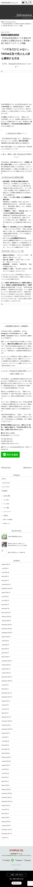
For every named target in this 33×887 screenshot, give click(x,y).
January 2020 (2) (6, 761)
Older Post (27, 467)
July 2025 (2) (5, 596)
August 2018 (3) (6, 805)
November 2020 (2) (7, 721)
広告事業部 (16, 35)
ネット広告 (10, 35)
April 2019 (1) (5, 781)
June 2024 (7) (5, 644)
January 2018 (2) (6, 825)
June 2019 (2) (5, 773)
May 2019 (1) (5, 777)
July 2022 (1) (5, 685)
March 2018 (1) (6, 817)
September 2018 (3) (7, 801)
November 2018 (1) (7, 797)
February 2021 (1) (6, 717)
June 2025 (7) (5, 600)
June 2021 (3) (5, 709)
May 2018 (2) (5, 813)
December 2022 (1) (7, 677)
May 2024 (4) (5, 648)
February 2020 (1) (6, 757)
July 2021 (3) (5, 705)
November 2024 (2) (7, 628)
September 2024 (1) (7, 632)
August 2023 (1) (6, 669)
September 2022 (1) (7, 681)
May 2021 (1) (5, 713)
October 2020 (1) (6, 725)
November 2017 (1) (7, 833)
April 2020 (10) (5, 749)
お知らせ (4, 478)
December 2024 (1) (7, 624)
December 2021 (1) (7, 693)
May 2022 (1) (5, 689)
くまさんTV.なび (6, 482)
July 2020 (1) (5, 737)
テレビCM (5, 499)
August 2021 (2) (6, 701)
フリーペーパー (7, 511)
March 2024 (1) (6, 656)
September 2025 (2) (7, 588)
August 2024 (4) (6, 636)
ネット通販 (6, 507)
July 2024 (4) (5, 640)
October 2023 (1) (6, 664)
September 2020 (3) (7, 729)
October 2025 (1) (6, 584)
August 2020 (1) (6, 733)
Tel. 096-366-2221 (26, 2)
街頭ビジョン (6, 523)
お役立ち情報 (4, 35)
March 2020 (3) (6, 753)
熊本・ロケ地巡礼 (7, 519)
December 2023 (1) (7, 660)
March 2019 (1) (6, 785)
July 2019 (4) (5, 769)
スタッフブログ (6, 486)
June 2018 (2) (5, 809)
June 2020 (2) (5, 741)
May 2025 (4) (5, 604)
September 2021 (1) (7, 697)
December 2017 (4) (7, 829)
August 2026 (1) (6, 564)
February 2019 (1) (6, 789)
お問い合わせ (23, 2)
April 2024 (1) (5, 652)
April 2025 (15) (5, 608)
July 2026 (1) (5, 568)
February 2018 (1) (6, 821)
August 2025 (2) (6, 592)
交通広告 (5, 515)
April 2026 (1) (5, 580)
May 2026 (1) (5, 576)
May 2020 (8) (5, 745)
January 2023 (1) (6, 672)
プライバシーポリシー (16, 864)
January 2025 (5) (6, 620)
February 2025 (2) (6, 616)
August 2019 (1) (6, 765)
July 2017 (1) (5, 837)
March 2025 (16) (6, 612)
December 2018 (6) (7, 793)
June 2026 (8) (5, 572)
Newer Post (6, 467)
